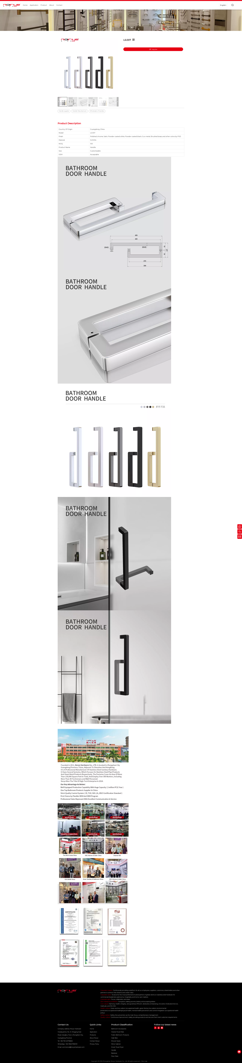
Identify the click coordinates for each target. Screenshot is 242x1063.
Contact (59, 5)
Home (25, 5)
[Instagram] (162, 1027)
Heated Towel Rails (117, 1032)
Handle (113, 1050)
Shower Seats (115, 1041)
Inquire (154, 49)
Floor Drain (114, 1056)
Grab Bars (114, 1038)
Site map (144, 1061)
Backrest (114, 1053)
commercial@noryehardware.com (73, 1047)
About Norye (94, 1038)
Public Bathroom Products (120, 1035)
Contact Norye (95, 1041)
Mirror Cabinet (116, 1044)
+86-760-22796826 (66, 1041)
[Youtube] (158, 1027)
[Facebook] (155, 1027)
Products (93, 1035)
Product (44, 5)
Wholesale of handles (97, 111)
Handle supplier (64, 111)
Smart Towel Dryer (117, 1047)
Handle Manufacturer (80, 111)
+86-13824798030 (71, 1044)
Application (34, 5)
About (51, 5)
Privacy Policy (94, 1044)
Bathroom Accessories (118, 1029)
